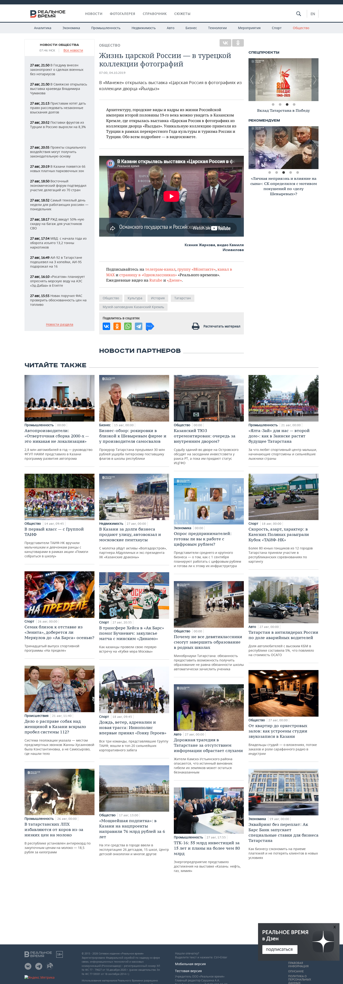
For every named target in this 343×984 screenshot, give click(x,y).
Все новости (73, 50)
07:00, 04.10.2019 (112, 73)
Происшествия (36, 715)
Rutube (155, 280)
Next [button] (315, 79)
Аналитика (42, 28)
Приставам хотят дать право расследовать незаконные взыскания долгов (58, 107)
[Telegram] (138, 326)
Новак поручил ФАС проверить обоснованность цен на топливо (58, 300)
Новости (93, 14)
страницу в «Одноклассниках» (148, 274)
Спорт (277, 28)
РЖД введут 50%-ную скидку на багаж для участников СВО (57, 223)
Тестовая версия (188, 971)
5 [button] (297, 172)
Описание (296, 971)
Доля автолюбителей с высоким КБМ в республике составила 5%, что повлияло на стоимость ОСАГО (283, 643)
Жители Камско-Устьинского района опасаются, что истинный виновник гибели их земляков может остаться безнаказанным (208, 755)
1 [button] (273, 104)
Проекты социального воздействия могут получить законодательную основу (58, 151)
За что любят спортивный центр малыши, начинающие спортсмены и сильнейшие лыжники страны (282, 444)
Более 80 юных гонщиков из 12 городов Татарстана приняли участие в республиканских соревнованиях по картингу (280, 545)
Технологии (217, 28)
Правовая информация (298, 964)
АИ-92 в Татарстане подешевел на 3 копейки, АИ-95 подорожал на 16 (56, 262)
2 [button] (280, 104)
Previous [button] (252, 79)
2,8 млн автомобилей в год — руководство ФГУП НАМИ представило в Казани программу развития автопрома (58, 444)
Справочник (155, 14)
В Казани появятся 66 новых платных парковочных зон (57, 168)
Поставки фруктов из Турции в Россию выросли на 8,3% (58, 124)
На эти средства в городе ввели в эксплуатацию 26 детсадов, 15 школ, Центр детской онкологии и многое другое (134, 837)
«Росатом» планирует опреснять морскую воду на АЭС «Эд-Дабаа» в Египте (57, 281)
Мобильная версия (190, 964)
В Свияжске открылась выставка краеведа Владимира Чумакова (58, 88)
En (313, 13)
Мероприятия (249, 28)
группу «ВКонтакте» (196, 269)
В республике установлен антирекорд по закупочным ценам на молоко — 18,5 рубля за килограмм (57, 837)
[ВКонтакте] (225, 43)
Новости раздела (59, 324)
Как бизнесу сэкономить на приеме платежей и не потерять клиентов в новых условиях (283, 841)
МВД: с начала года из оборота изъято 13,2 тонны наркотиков (58, 242)
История (158, 298)
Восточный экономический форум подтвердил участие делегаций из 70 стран (58, 185)
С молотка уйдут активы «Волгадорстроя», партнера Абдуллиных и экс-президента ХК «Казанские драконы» (133, 542)
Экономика (71, 28)
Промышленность (105, 28)
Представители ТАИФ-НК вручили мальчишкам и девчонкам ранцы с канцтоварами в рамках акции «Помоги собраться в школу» (56, 542)
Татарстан (182, 298)
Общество (301, 28)
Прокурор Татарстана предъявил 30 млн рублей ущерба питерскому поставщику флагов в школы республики (132, 444)
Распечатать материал (221, 326)
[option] (283, 79)
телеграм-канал (160, 269)
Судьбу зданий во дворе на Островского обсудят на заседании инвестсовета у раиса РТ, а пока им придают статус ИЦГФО (206, 446)
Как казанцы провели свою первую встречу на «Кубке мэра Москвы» (131, 639)
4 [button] (294, 104)
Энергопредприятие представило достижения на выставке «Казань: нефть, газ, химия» (207, 856)
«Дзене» (174, 280)
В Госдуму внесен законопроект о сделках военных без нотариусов (56, 69)
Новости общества (59, 45)
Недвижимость (144, 28)
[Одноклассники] (238, 43)
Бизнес (191, 28)
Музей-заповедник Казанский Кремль (133, 307)
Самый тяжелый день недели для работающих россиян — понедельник (59, 204)
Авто (170, 28)
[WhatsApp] (128, 326)
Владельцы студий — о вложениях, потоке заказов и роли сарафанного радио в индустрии (282, 739)
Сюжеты (182, 14)
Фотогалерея (122, 14)
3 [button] (287, 104)
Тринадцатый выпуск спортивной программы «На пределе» (59, 638)
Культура (135, 298)
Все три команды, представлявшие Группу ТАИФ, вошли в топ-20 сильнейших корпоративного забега (133, 735)
